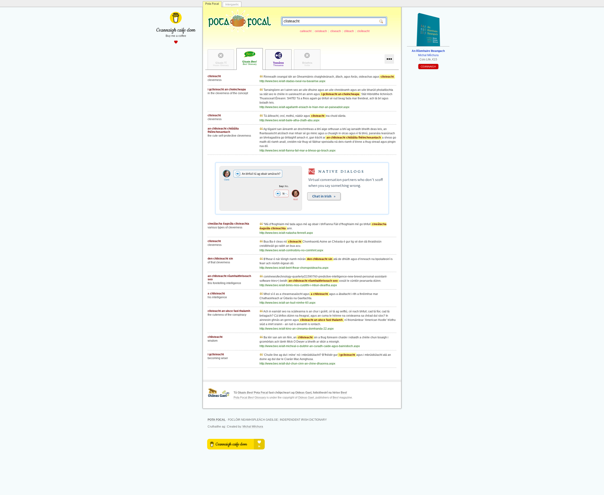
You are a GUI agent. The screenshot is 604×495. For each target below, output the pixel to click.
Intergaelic (232, 4)
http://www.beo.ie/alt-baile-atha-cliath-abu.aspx (289, 120)
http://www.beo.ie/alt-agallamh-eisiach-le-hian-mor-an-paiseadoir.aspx (304, 107)
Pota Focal (212, 3)
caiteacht (305, 31)
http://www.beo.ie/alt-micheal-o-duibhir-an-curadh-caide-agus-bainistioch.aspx (310, 346)
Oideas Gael (303, 392)
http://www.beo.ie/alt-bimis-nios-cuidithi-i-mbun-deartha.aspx (298, 285)
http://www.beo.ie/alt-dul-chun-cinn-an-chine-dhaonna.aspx (297, 363)
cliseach (335, 31)
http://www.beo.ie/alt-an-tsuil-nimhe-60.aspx (287, 302)
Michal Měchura (253, 426)
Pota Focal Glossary (250, 397)
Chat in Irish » (324, 196)
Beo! (344, 392)
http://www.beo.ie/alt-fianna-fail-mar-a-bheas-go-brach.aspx (298, 150)
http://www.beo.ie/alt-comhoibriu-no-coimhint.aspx (291, 250)
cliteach (349, 31)
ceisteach (321, 31)
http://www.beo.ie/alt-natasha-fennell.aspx (286, 233)
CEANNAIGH (428, 66)
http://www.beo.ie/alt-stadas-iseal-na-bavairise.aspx (292, 81)
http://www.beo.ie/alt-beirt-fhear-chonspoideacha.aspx (294, 267)
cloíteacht (363, 31)
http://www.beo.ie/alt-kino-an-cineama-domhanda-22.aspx (297, 328)
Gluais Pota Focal (253, 392)
